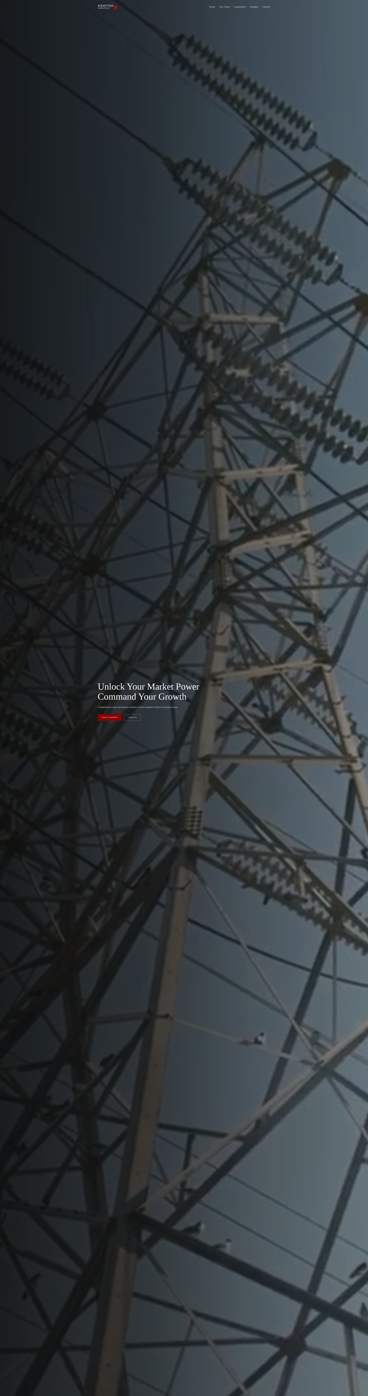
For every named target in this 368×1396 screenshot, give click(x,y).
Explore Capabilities (109, 717)
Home (212, 7)
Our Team (224, 7)
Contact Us (132, 717)
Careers (266, 7)
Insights (254, 7)
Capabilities (240, 7)
